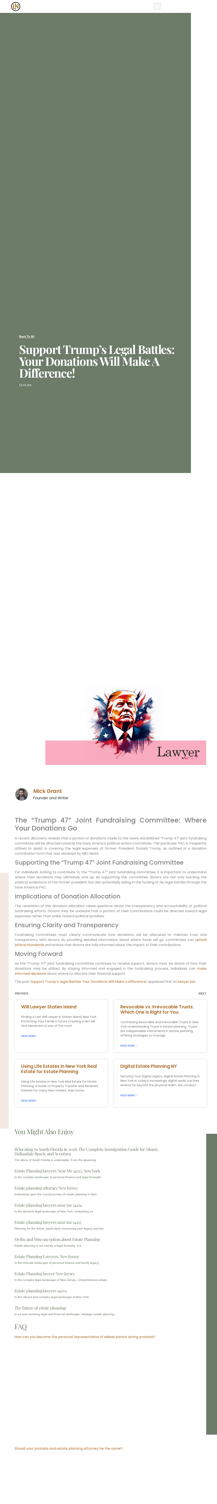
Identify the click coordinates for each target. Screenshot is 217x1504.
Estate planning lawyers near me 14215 (47, 1222)
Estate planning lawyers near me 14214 (48, 1205)
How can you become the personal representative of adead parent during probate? (84, 1336)
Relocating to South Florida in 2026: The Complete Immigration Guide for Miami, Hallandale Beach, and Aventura (86, 1151)
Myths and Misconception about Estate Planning (57, 1239)
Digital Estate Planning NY (148, 1066)
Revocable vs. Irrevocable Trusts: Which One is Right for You (157, 1009)
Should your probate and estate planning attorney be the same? (68, 1448)
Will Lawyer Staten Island (49, 1007)
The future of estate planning (40, 1308)
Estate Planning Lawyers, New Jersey (46, 1256)
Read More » (29, 1036)
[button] (157, 7)
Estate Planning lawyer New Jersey (44, 1273)
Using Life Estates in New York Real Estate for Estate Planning (59, 1069)
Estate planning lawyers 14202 (40, 1290)
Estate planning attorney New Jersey (46, 1188)
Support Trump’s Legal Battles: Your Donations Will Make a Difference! (89, 981)
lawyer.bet (187, 981)
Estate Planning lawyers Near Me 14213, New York (57, 1171)
